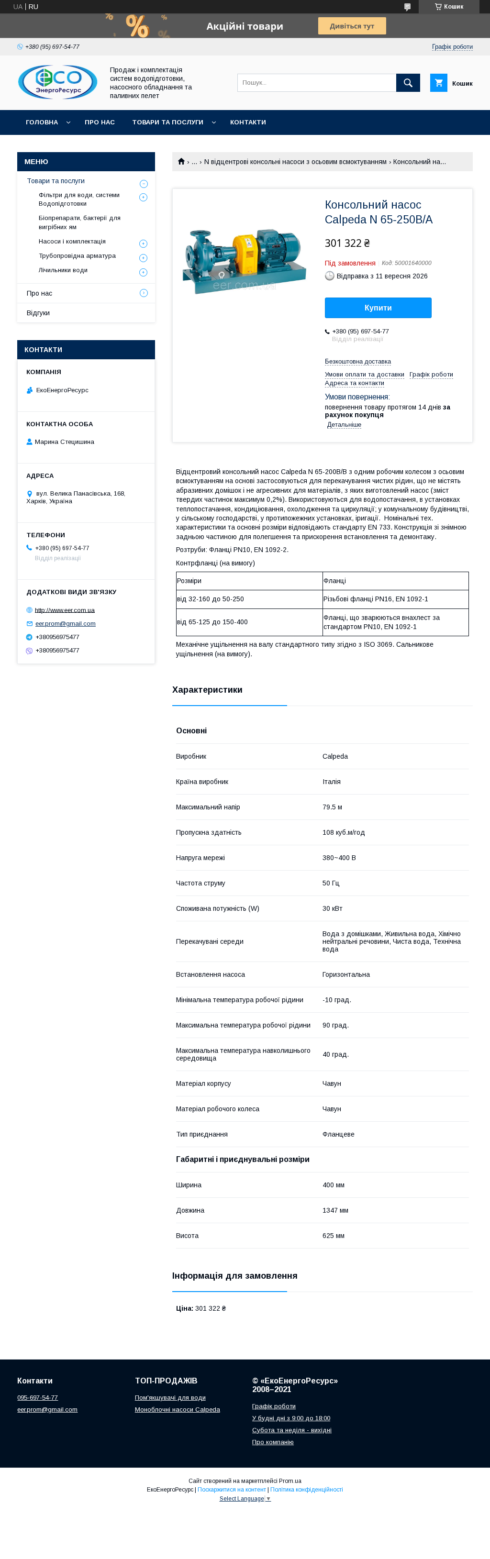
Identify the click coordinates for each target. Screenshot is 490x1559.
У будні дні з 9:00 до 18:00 (291, 1418)
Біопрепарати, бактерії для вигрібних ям (80, 222)
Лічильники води (63, 270)
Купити (378, 308)
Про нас (100, 122)
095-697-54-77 (37, 1397)
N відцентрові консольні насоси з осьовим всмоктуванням (295, 162)
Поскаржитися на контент (232, 1489)
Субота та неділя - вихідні (292, 1430)
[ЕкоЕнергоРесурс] (58, 97)
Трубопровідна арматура (77, 255)
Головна (42, 122)
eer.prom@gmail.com (65, 623)
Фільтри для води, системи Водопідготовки (79, 199)
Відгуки (38, 313)
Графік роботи (274, 1406)
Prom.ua (290, 1481)
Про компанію (273, 1442)
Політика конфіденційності (306, 1489)
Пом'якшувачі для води (170, 1397)
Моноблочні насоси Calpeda (177, 1409)
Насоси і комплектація (72, 241)
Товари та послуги (167, 122)
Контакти (248, 122)
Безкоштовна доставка (358, 361)
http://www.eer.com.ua (65, 609)
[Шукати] (408, 83)
